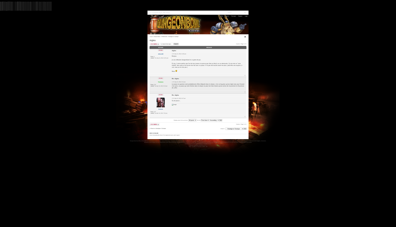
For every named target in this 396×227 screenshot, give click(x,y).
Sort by (199, 120)
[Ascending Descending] (216, 120)
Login (246, 16)
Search (227, 16)
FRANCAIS (164, 36)
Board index (157, 36)
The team (233, 16)
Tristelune (160, 82)
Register (240, 16)
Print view (245, 36)
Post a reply (154, 44)
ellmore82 (160, 54)
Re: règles (175, 78)
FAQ (221, 16)
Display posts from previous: (181, 120)
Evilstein (160, 109)
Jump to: (222, 128)
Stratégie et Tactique (173, 36)
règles (153, 40)
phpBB (192, 143)
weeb (205, 145)
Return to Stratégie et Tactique (158, 128)
